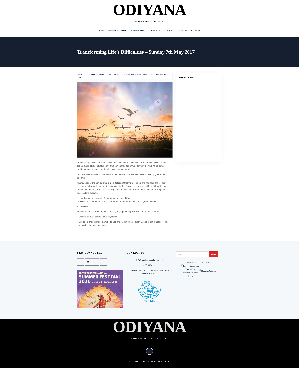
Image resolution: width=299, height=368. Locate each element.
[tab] (119, 307)
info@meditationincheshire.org (149, 260)
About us (168, 30)
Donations (155, 30)
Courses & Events (138, 30)
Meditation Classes (117, 30)
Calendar (195, 30)
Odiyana (149, 10)
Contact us (182, 30)
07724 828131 (149, 265)
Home (101, 30)
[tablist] (120, 307)
